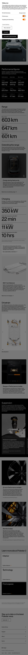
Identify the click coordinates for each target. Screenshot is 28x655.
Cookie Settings (5, 24)
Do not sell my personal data (10, 36)
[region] (14, 19)
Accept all (6, 32)
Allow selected (7, 27)
